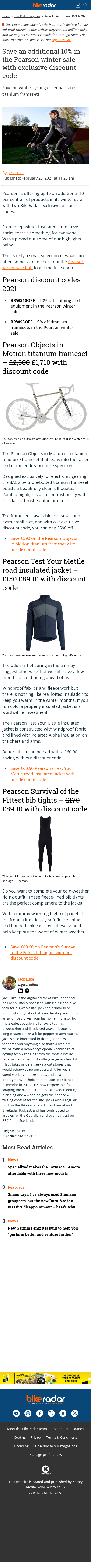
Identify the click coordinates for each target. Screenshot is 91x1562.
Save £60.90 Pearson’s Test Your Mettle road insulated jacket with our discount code (42, 773)
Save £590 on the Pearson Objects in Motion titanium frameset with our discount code (43, 543)
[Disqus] (45, 1308)
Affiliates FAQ (61, 40)
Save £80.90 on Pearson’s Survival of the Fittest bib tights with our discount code (43, 952)
